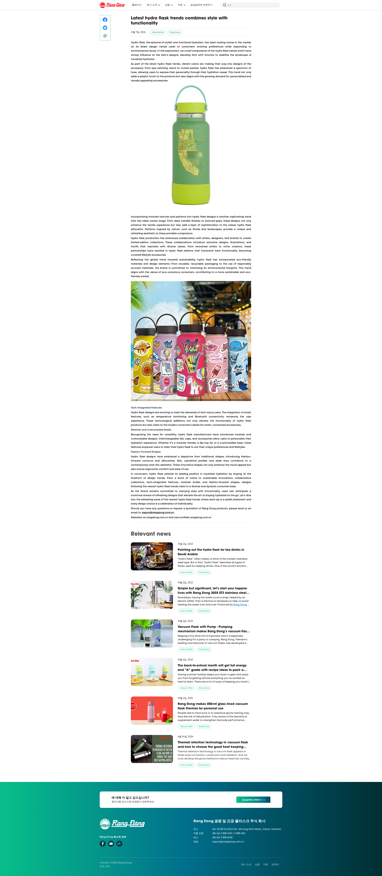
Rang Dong (175, 32)
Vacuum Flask (186, 572)
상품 (167, 5)
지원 (265, 864)
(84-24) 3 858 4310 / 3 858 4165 (228, 833)
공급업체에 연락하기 (201, 5)
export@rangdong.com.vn (228, 842)
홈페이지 (136, 5)
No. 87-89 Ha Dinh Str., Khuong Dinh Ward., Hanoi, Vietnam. (247, 829)
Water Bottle (158, 32)
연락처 (275, 864)
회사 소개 (246, 864)
